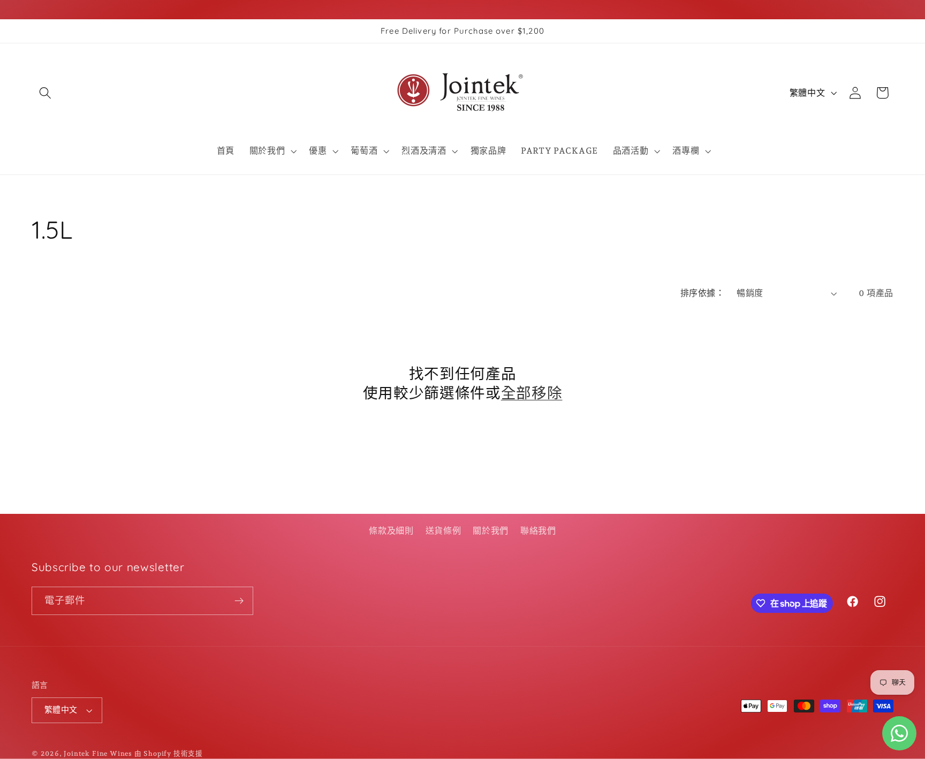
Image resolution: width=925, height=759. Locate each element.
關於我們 (491, 531)
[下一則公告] (891, 187)
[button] (45, 93)
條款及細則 (391, 531)
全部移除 (532, 392)
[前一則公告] (34, 187)
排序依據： (702, 293)
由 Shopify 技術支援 (168, 753)
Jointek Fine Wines (98, 753)
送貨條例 (443, 531)
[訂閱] (239, 601)
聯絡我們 (538, 531)
